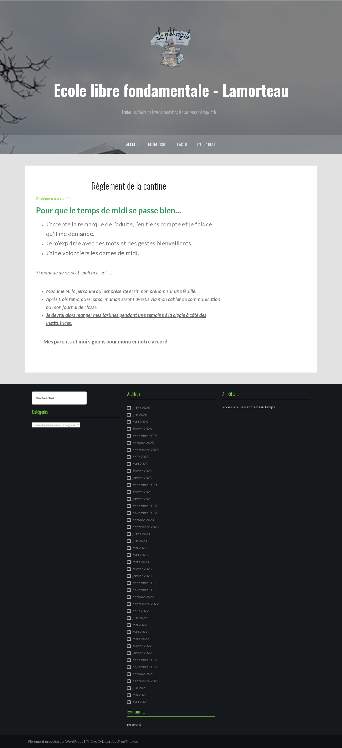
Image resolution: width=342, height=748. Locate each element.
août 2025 (141, 457)
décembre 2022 (145, 583)
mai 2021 (140, 695)
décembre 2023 (145, 506)
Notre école (157, 144)
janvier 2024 (142, 499)
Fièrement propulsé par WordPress (55, 741)
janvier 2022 (142, 653)
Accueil (132, 144)
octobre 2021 (143, 674)
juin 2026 (140, 415)
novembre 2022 (145, 590)
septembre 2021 (146, 681)
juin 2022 (140, 618)
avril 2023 (140, 555)
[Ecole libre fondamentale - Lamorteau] (171, 48)
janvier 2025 (142, 478)
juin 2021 (140, 688)
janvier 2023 (142, 576)
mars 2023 (141, 562)
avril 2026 (140, 422)
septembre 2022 (146, 604)
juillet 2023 (141, 534)
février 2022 (142, 646)
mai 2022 (140, 625)
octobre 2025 (143, 443)
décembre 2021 (145, 660)
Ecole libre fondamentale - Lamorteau (171, 89)
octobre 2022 (143, 597)
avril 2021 (140, 702)
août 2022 (141, 611)
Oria (101, 741)
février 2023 (142, 569)
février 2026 (142, 429)
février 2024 (142, 492)
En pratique (206, 144)
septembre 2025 (146, 450)
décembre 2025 (145, 436)
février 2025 (142, 471)
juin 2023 (140, 541)
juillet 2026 (141, 408)
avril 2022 (140, 632)
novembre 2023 (145, 513)
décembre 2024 (145, 485)
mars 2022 (141, 639)
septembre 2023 (146, 527)
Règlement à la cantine (54, 198)
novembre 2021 (145, 667)
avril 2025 (140, 464)
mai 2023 (140, 548)
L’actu (182, 144)
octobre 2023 (143, 520)
